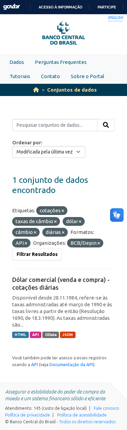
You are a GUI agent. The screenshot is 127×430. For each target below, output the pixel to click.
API (35, 335)
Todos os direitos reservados (87, 421)
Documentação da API (71, 364)
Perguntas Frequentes (61, 62)
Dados (16, 62)
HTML (20, 335)
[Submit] (106, 125)
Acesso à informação (60, 7)
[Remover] (63, 211)
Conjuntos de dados (72, 90)
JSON (67, 335)
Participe (107, 7)
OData (51, 335)
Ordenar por (26, 142)
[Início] (36, 90)
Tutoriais (19, 76)
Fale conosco (106, 408)
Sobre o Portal (87, 76)
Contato (50, 76)
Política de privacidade (27, 414)
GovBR (11, 7)
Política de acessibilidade (82, 414)
